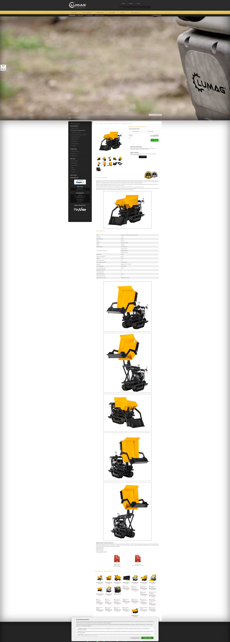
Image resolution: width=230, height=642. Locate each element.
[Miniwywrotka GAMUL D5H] (126, 608)
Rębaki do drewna (74, 165)
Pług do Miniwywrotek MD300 (126, 582)
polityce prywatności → (87, 625)
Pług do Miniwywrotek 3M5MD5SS (100, 602)
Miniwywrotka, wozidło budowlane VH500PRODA (153, 582)
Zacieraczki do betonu (75, 143)
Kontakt (138, 3)
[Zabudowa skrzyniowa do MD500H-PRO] (135, 587)
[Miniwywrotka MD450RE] (126, 600)
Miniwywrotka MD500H (109, 582)
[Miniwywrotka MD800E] (100, 608)
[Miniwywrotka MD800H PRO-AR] (135, 611)
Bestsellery (123, 12)
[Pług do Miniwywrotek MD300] (126, 578)
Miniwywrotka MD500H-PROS (153, 588)
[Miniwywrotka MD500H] (109, 578)
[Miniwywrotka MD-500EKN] (144, 608)
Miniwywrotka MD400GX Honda (135, 601)
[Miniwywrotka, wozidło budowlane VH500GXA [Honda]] (109, 590)
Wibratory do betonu (75, 139)
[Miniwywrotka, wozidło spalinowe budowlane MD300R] (117, 578)
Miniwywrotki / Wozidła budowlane (78, 130)
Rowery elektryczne (135, 12)
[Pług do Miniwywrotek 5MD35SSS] (109, 600)
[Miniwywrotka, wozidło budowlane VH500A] (135, 578)
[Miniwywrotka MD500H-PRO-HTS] (98, 160)
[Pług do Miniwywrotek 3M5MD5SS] (100, 600)
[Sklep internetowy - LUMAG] (77, 4)
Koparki (72, 167)
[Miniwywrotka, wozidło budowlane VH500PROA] (117, 600)
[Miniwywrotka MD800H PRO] (144, 593)
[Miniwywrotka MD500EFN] (117, 608)
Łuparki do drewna (74, 151)
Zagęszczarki (73, 12)
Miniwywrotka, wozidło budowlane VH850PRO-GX (144, 602)
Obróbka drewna (100, 12)
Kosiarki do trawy (74, 163)
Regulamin (131, 3)
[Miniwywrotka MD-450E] (144, 578)
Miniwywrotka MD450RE (126, 601)
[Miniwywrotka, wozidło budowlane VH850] (117, 590)
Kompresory (73, 145)
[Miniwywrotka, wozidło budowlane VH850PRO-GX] (144, 600)
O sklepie (123, 3)
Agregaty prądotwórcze (75, 136)
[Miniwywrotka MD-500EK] (100, 590)
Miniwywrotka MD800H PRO (144, 594)
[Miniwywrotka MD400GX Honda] (135, 600)
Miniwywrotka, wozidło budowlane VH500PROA (117, 602)
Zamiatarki (73, 169)
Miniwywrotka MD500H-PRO (144, 588)
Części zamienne (73, 175)
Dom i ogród (112, 12)
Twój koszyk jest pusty (157, 15)
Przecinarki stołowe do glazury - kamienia (78, 134)
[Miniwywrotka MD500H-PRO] (144, 587)
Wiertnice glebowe (74, 160)
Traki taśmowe (73, 155)
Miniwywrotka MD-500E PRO (100, 582)
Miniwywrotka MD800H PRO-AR (135, 615)
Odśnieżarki (73, 171)
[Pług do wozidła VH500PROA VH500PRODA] (153, 593)
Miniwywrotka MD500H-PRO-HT (126, 588)
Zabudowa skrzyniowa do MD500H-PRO (135, 589)
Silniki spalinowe (74, 141)
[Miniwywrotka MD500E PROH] (109, 608)
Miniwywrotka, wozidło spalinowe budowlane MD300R (117, 582)
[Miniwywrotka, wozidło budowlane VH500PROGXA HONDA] (153, 601)
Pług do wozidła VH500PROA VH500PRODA (153, 595)
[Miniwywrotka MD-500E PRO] (100, 578)
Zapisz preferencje (135, 637)
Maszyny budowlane (86, 12)
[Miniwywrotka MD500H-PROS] (153, 587)
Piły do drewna (74, 153)
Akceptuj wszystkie (147, 637)
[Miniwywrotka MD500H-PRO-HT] (126, 587)
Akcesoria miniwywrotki (76, 132)
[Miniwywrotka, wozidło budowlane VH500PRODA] (153, 578)
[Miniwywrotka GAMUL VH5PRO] (153, 608)
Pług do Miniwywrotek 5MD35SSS (109, 602)
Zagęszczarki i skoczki (75, 128)
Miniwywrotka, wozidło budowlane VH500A (135, 582)
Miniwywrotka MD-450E (144, 582)
